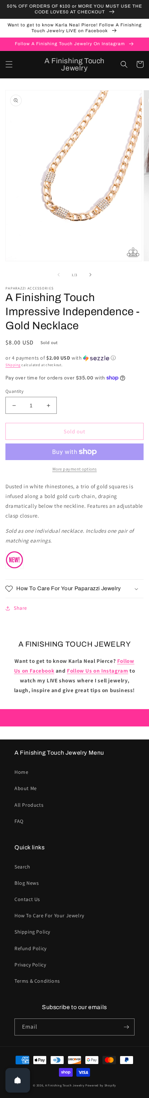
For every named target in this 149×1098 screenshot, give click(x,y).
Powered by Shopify (100, 1085)
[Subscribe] (126, 1026)
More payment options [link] (74, 469)
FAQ (19, 821)
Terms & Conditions (37, 981)
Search (22, 866)
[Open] (17, 1080)
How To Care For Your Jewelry (49, 915)
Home (21, 772)
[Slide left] (59, 275)
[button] (9, 64)
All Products (28, 805)
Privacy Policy (30, 964)
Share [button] (20, 608)
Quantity (14, 391)
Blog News (26, 883)
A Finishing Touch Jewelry (65, 1085)
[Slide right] (90, 275)
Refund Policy (30, 948)
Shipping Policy (32, 931)
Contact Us (27, 899)
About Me (25, 788)
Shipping (13, 365)
